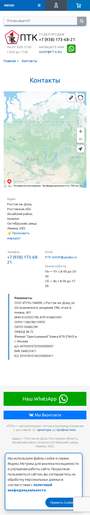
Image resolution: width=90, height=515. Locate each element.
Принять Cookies (62, 502)
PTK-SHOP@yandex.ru (61, 257)
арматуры (44, 429)
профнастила (66, 429)
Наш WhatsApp (40, 398)
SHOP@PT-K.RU (50, 52)
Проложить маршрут (18, 235)
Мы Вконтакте (48, 415)
